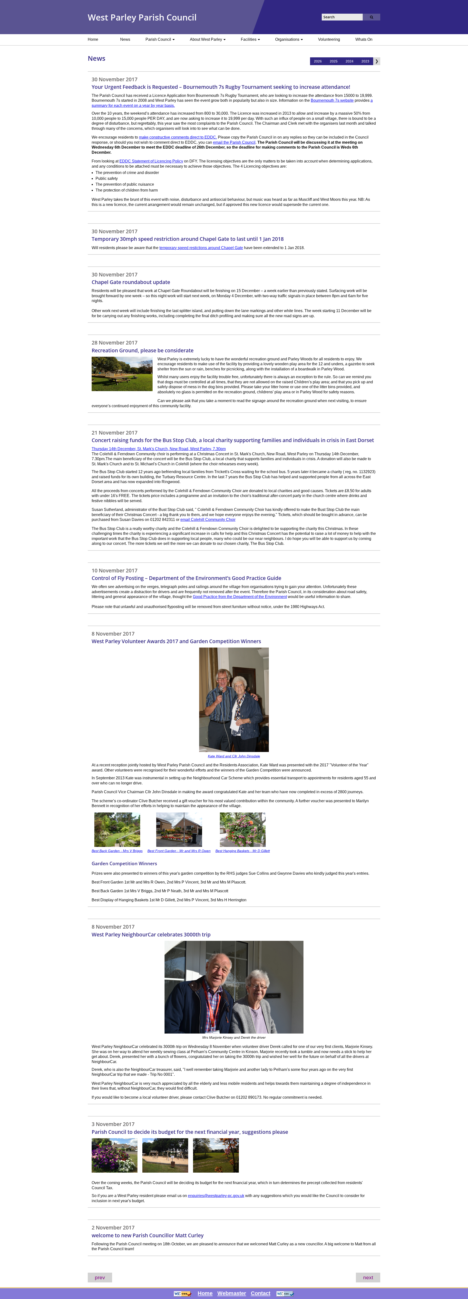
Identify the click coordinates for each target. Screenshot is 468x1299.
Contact (260, 1293)
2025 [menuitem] (334, 61)
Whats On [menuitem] (363, 39)
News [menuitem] (125, 39)
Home (205, 1293)
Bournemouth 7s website (332, 100)
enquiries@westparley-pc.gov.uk (216, 1196)
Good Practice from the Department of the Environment (240, 597)
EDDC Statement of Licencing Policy (151, 161)
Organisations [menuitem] (287, 39)
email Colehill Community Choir (207, 520)
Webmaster (231, 1293)
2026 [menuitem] (318, 61)
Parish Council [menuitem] (159, 39)
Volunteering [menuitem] (329, 39)
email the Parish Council (234, 142)
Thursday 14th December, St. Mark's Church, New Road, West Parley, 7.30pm (159, 449)
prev (100, 1277)
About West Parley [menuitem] (206, 39)
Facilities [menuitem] (249, 39)
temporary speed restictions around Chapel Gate (201, 248)
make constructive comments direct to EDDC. (178, 137)
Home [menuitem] (93, 39)
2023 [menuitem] (365, 61)
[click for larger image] (122, 390)
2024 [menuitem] (349, 61)
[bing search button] (371, 17)
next (368, 1277)
